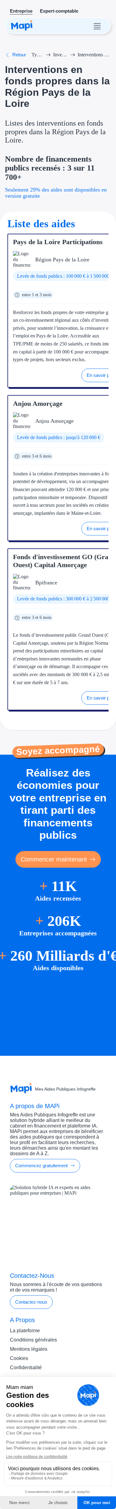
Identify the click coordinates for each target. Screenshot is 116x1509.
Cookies (19, 1358)
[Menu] (97, 25)
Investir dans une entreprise (60, 54)
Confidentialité (26, 1367)
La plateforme (25, 1330)
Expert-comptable (59, 11)
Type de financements (37, 54)
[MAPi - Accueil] (22, 25)
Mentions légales (28, 1349)
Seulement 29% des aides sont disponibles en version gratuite (56, 193)
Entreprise (21, 11)
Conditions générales (33, 1339)
